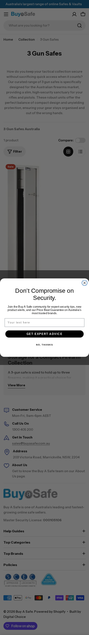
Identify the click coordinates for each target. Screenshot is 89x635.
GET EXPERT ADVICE (44, 333)
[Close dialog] (84, 282)
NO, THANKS (44, 344)
